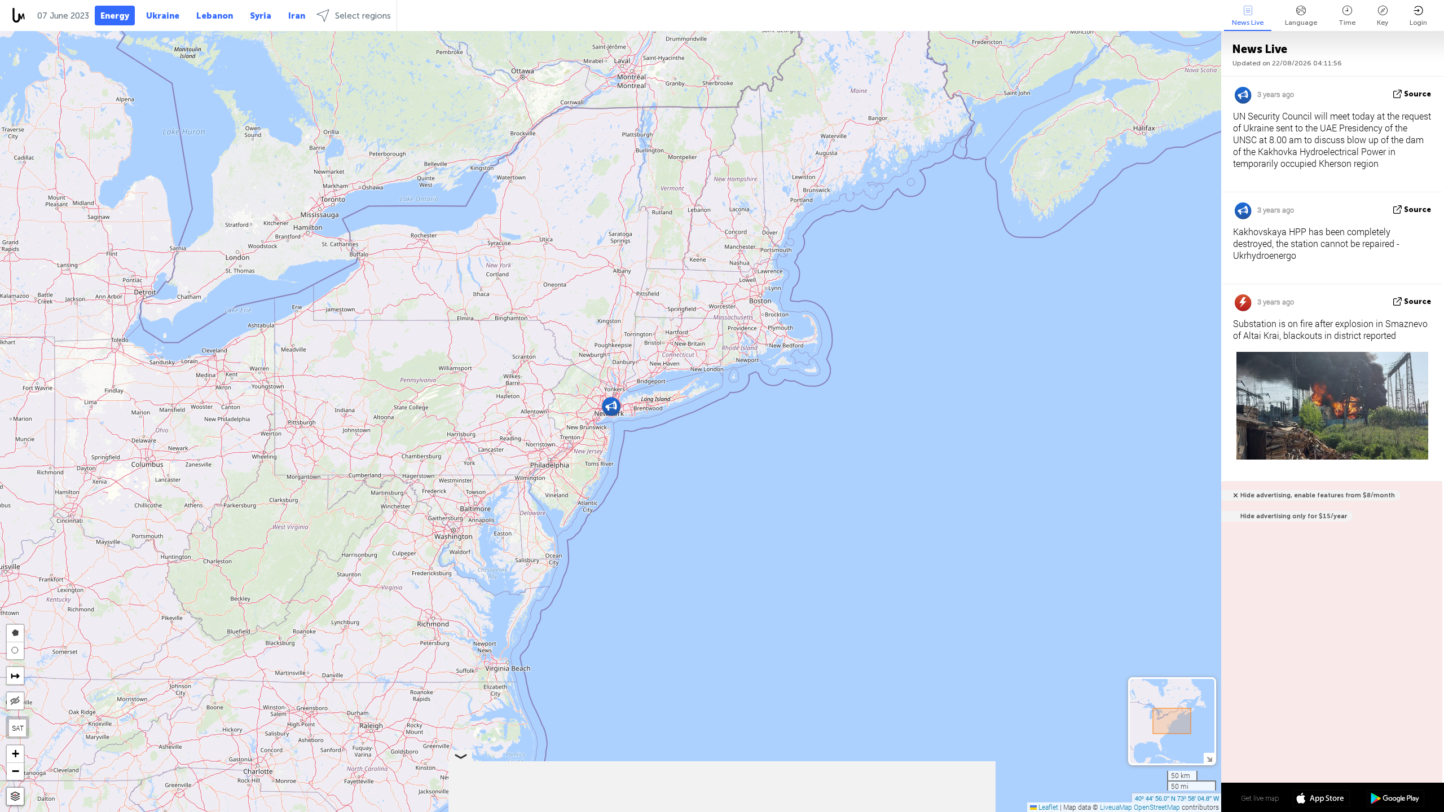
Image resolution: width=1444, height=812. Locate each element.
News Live (1248, 23)
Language (1301, 23)
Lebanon (214, 16)
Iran (296, 16)
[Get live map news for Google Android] (1395, 799)
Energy (114, 16)
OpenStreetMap (1157, 806)
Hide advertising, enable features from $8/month (1317, 495)
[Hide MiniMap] (1209, 758)
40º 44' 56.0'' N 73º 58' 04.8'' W (1177, 797)
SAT (18, 727)
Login (1418, 23)
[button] (611, 406)
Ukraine (162, 16)
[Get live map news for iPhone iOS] (1321, 799)
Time (1347, 23)
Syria (260, 16)
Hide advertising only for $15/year (1293, 516)
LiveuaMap (1116, 806)
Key (1382, 23)
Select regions (363, 16)
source (1417, 94)
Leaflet (1047, 806)
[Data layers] (15, 796)
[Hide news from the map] (15, 700)
